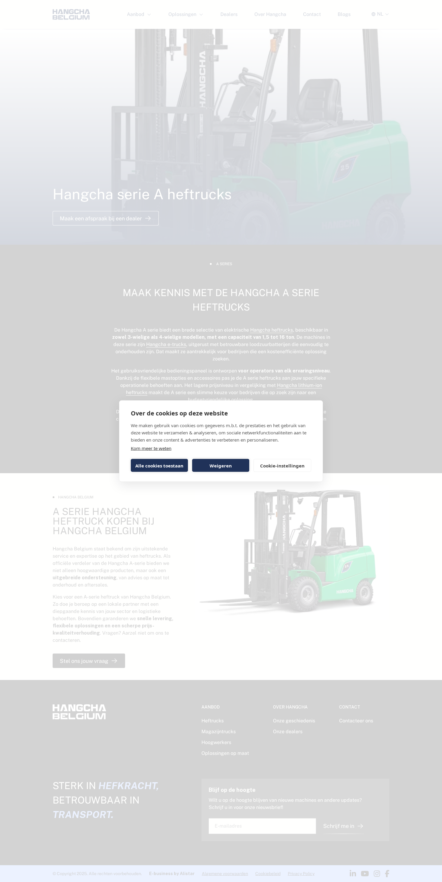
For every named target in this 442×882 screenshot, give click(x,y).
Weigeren (221, 465)
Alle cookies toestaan (159, 465)
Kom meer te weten (151, 448)
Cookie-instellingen (282, 465)
